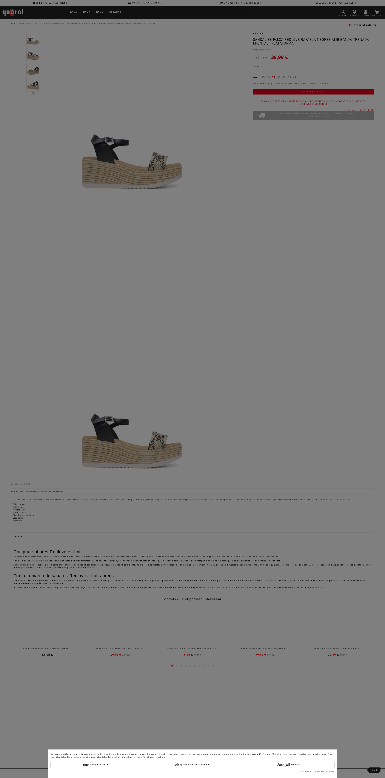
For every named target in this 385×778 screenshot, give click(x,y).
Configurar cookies (96, 765)
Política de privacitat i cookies (317, 772)
